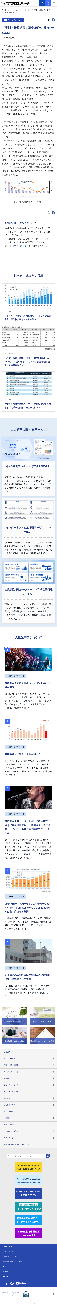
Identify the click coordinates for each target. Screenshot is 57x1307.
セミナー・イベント (11, 1092)
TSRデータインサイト (21, 10)
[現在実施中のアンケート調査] (42, 1035)
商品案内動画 (9, 1111)
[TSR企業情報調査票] (28, 1232)
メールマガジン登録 (11, 1131)
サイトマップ (9, 1138)
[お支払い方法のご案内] (42, 1015)
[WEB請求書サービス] (14, 1015)
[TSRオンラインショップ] (28, 1206)
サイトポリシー (21, 246)
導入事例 (7, 1098)
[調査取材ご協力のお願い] (14, 1035)
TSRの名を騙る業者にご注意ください (17, 1144)
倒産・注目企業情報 (11, 1065)
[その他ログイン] (28, 1193)
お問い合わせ (9, 1125)
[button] (54, 3)
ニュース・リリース (11, 1085)
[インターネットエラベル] (28, 1219)
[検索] (48, 1156)
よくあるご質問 (9, 1105)
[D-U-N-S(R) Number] (28, 1180)
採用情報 (7, 1118)
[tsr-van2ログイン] (28, 1167)
